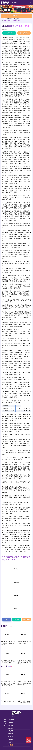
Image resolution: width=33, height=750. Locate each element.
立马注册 (10, 745)
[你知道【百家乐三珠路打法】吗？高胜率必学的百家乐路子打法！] (23, 680)
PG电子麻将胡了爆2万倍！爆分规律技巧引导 (23, 701)
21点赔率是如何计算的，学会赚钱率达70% (8, 661)
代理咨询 (10, 742)
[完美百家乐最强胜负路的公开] (7, 699)
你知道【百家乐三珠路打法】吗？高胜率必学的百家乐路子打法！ (24, 683)
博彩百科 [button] (15, 15)
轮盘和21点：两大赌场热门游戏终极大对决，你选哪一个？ (24, 662)
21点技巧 (16, 19)
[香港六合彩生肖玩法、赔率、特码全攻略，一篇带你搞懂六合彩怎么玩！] (7, 680)
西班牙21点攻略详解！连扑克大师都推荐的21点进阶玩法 (8, 643)
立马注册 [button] (9, 33)
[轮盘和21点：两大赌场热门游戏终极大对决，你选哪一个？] (23, 659)
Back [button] (6, 619)
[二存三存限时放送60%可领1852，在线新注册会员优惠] (16, 601)
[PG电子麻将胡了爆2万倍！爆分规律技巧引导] (23, 699)
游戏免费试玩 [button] (24, 33)
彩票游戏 (10, 728)
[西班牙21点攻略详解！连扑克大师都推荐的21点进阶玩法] (7, 640)
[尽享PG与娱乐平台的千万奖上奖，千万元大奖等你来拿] (16, 12)
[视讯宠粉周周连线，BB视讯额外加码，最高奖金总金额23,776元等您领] (16, 574)
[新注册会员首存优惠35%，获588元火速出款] (16, 614)
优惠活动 (10, 736)
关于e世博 (11, 719)
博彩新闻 (10, 733)
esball (3, 19)
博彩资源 (10, 739)
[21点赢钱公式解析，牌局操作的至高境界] (23, 640)
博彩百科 (9, 19)
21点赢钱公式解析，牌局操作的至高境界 (24, 642)
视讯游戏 (10, 722)
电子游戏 (10, 725)
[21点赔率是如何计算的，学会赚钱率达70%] (7, 659)
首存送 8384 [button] (26, 619)
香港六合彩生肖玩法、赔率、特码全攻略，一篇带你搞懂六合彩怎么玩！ (8, 683)
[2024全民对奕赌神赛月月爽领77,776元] (16, 588)
